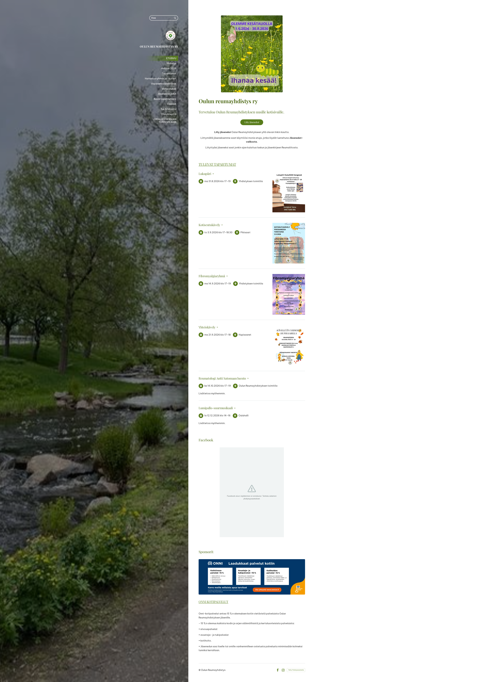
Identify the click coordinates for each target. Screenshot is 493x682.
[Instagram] (283, 670)
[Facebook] (277, 670)
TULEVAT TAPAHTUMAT (217, 164)
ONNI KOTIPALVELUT (213, 602)
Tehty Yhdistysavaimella (296, 670)
